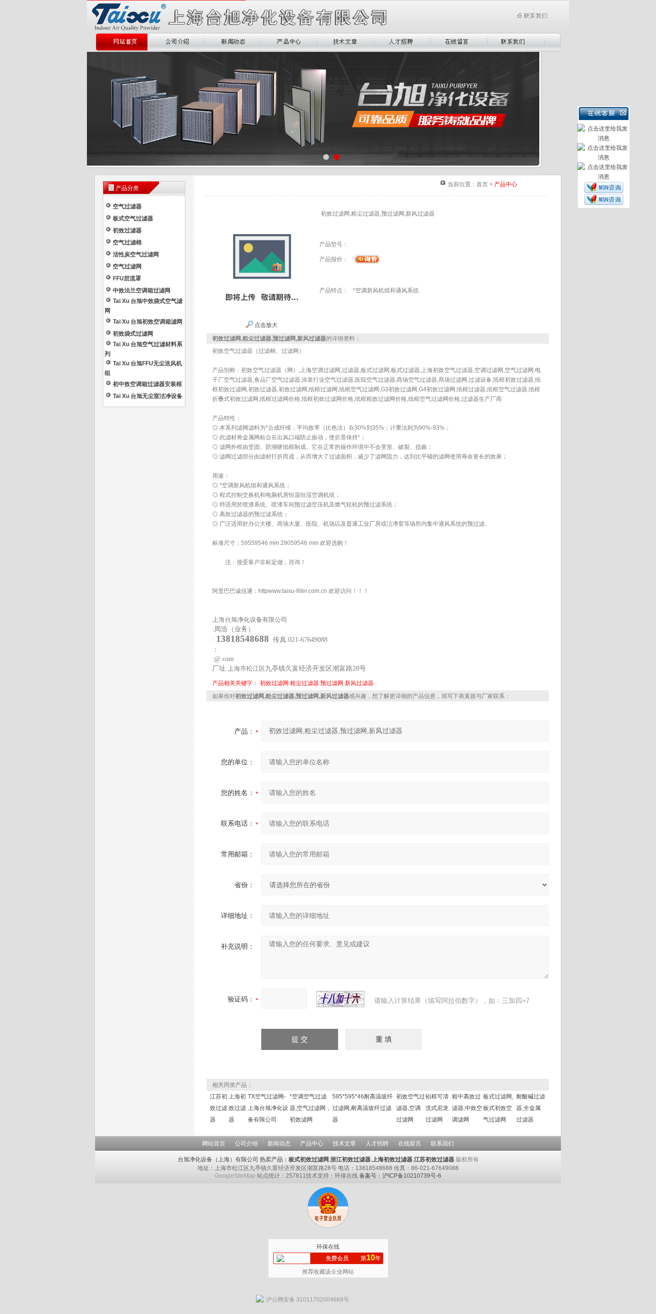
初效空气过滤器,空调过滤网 (410, 1108)
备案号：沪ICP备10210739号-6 (400, 1175)
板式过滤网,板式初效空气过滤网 (498, 1108)
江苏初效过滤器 (218, 1108)
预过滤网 (331, 683)
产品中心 (311, 1143)
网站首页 (213, 1143)
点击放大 (265, 325)
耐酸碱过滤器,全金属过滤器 (530, 1108)
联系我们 (442, 1143)
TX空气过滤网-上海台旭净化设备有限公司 (268, 1108)
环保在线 (328, 1246)
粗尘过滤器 (304, 683)
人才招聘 (377, 1143)
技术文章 (344, 1143)
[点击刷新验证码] (340, 999)
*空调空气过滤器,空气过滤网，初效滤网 (310, 1108)
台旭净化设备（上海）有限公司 (218, 1159)
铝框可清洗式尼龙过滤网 (437, 1108)
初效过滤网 (274, 683)
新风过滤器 (359, 683)
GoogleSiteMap (235, 1175)
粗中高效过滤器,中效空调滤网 (467, 1108)
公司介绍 (246, 1143)
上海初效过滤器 (237, 1108)
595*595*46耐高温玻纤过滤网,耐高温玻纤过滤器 (362, 1108)
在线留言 (409, 1143)
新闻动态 (279, 1143)
